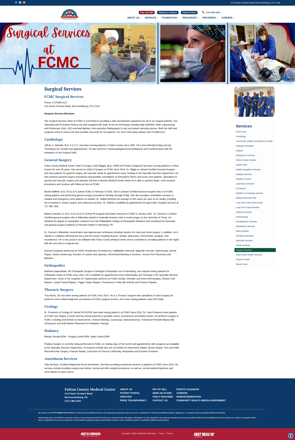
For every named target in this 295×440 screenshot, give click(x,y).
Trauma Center (243, 259)
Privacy (170, 433)
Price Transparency (133, 400)
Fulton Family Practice (246, 160)
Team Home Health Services (249, 255)
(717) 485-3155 (212, 12)
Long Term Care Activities (247, 207)
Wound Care (242, 264)
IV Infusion (241, 188)
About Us (133, 17)
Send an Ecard (162, 393)
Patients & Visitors (168, 12)
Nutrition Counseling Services (249, 193)
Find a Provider (163, 396)
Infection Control (243, 179)
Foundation (169, 17)
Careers (226, 17)
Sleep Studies (242, 231)
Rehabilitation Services (246, 221)
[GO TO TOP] (283, 438)
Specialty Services (244, 240)
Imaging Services (244, 174)
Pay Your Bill (146, 12)
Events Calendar (187, 389)
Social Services (243, 245)
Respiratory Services (245, 226)
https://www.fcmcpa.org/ (62, 413)
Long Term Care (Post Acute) (249, 203)
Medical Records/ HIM (246, 198)
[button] (291, 435)
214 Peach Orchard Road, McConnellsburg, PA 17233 (255, 3)
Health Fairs (241, 165)
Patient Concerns (244, 212)
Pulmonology (242, 217)
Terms (161, 433)
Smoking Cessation (245, 236)
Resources (189, 17)
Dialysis (239, 150)
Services (150, 17)
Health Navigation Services (248, 169)
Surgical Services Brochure (59, 113)
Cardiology (241, 136)
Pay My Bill (160, 389)
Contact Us (160, 400)
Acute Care (241, 132)
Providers (209, 17)
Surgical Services (244, 250)
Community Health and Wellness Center (254, 141)
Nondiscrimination (188, 396)
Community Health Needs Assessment (201, 400)
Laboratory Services (245, 184)
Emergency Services (245, 155)
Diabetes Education (245, 146)
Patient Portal (189, 12)
